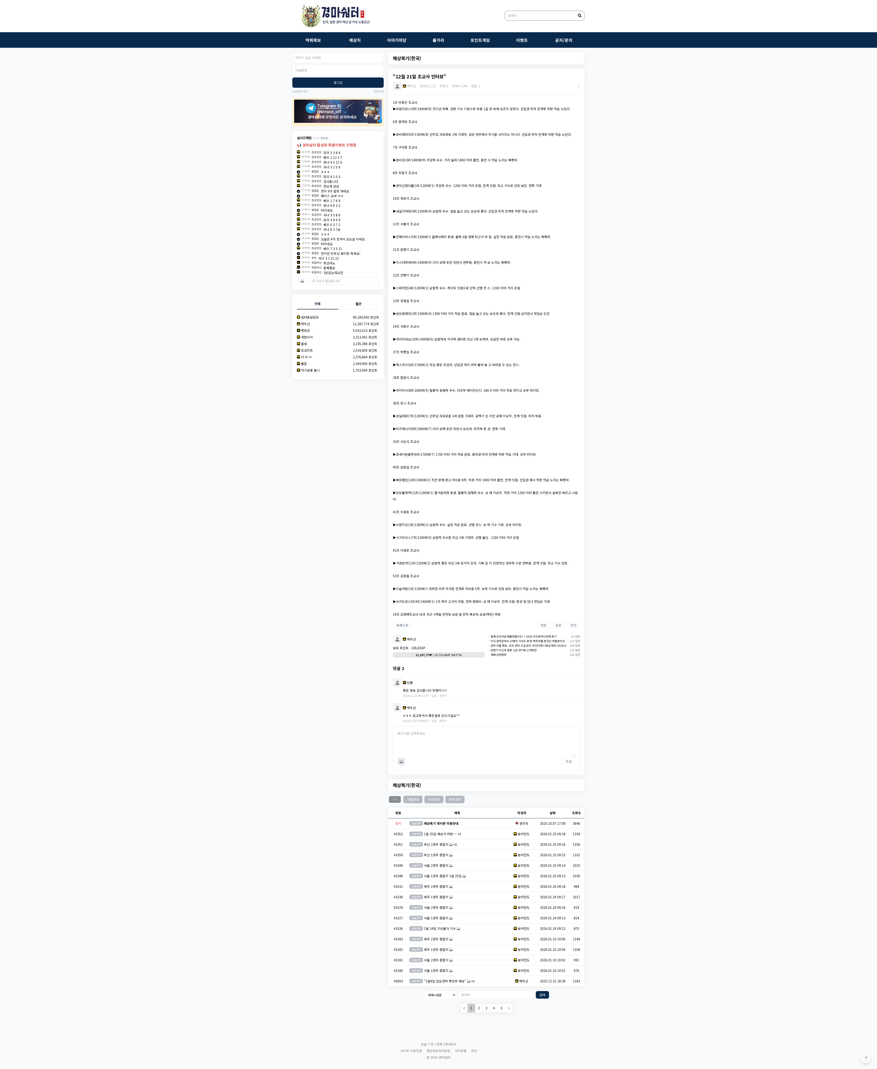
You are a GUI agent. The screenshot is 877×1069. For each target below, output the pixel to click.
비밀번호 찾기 (300, 91)
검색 (542, 994)
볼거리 (438, 40)
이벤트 (522, 40)
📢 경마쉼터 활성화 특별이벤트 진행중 (327, 145)
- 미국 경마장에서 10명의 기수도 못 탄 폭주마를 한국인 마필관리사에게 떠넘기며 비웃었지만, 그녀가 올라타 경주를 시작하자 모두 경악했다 (528, 641)
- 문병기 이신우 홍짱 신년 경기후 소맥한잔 (512, 650)
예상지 (355, 40)
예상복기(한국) (407, 58)
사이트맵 (461, 1050)
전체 (394, 799)
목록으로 (402, 625)
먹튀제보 (313, 40)
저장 (543, 625)
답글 (433, 695)
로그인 (338, 82)
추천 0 (442, 695)
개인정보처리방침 (438, 1050)
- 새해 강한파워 (497, 655)
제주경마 (455, 799)
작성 (569, 761)
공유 (558, 625)
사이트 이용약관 (411, 1050)
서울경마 (413, 799)
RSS (474, 1050)
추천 (573, 625)
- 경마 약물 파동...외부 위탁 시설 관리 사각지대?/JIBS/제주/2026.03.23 (528, 645)
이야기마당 (397, 40)
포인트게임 (480, 40)
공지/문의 (563, 40)
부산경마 (434, 799)
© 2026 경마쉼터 (438, 1057)
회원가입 (379, 91)
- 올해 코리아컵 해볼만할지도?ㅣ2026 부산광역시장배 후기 (522, 636)
